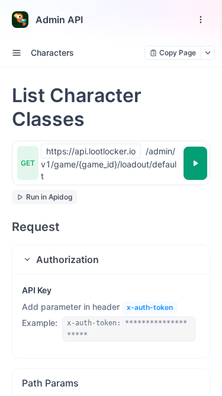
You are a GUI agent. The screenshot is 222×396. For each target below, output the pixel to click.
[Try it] (195, 163)
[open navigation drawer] (200, 19)
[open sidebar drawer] (16, 52)
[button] (111, 259)
